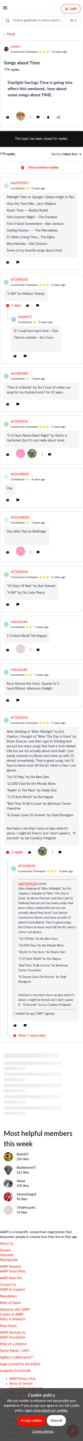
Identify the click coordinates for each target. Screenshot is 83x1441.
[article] (41, 223)
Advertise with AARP (15, 1309)
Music (11, 34)
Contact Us (8, 1284)
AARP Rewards (10, 1266)
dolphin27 (25, 317)
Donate (5, 1250)
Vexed (21, 1181)
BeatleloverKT (26, 1167)
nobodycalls (19, 622)
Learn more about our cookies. (46, 1410)
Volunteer (7, 1255)
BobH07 (23, 1154)
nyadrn (16, 46)
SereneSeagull (26, 1194)
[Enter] (7, 20)
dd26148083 (20, 474)
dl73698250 (19, 279)
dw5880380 (19, 373)
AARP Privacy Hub (22, 1379)
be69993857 (20, 183)
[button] (5, 9)
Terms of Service (21, 1383)
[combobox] (41, 20)
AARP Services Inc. (13, 1332)
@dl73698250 (28, 883)
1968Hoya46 (26, 1207)
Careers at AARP (11, 1314)
